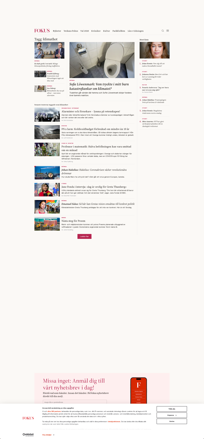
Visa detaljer (47, 435)
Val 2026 (84, 30)
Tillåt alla (172, 409)
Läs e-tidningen (136, 30)
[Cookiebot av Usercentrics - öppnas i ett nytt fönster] (28, 434)
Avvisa (171, 421)
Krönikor (96, 30)
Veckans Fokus (71, 30)
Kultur (106, 30)
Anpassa (170, 415)
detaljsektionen (114, 421)
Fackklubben (119, 30)
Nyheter (57, 30)
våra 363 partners (54, 411)
